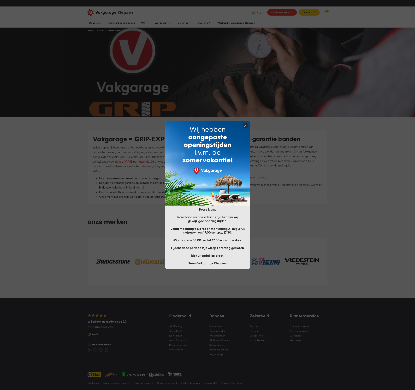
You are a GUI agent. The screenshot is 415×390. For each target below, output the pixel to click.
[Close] (245, 125)
